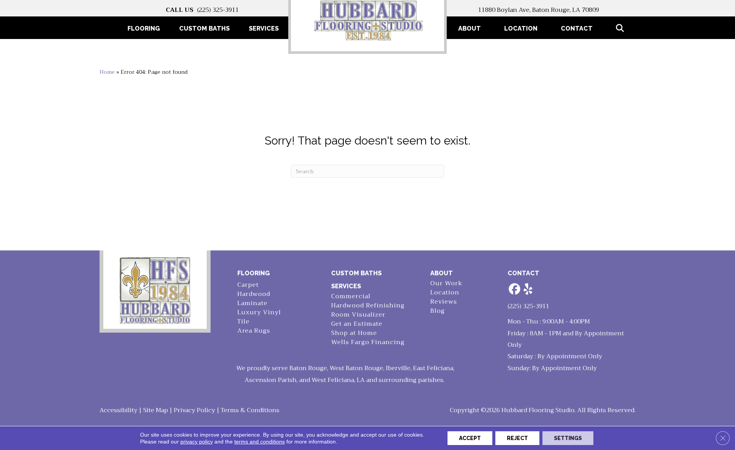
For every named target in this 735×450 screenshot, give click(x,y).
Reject (517, 438)
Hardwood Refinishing (368, 305)
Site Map (155, 410)
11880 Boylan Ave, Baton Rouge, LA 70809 (538, 10)
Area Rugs (253, 331)
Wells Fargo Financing (368, 342)
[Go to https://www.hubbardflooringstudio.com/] (155, 289)
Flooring (253, 273)
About (469, 28)
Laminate (252, 303)
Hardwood (253, 294)
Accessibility (118, 410)
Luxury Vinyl (259, 312)
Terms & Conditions (250, 410)
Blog (437, 311)
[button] (621, 28)
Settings (568, 438)
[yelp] (528, 290)
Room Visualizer (358, 314)
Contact (577, 28)
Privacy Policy (194, 410)
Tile (243, 321)
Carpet (248, 285)
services (346, 286)
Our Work (446, 283)
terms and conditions (259, 442)
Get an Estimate (356, 324)
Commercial (351, 296)
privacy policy (196, 442)
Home (107, 72)
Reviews (443, 301)
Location (520, 28)
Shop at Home (354, 333)
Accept (470, 438)
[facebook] (515, 290)
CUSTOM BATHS (356, 273)
